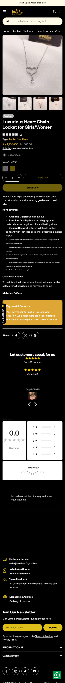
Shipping (7, 148)
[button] (30, 404)
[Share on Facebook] (16, 335)
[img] (10, 135)
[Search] (58, 21)
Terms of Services (44, 636)
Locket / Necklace (23, 31)
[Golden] (12, 168)
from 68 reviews (32, 362)
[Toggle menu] (4, 12)
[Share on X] (26, 335)
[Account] (54, 12)
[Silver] (5, 168)
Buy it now (32, 187)
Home (6, 31)
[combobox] (32, 21)
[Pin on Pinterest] (35, 335)
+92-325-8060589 (20, 573)
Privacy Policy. (10, 639)
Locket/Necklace (18, 139)
